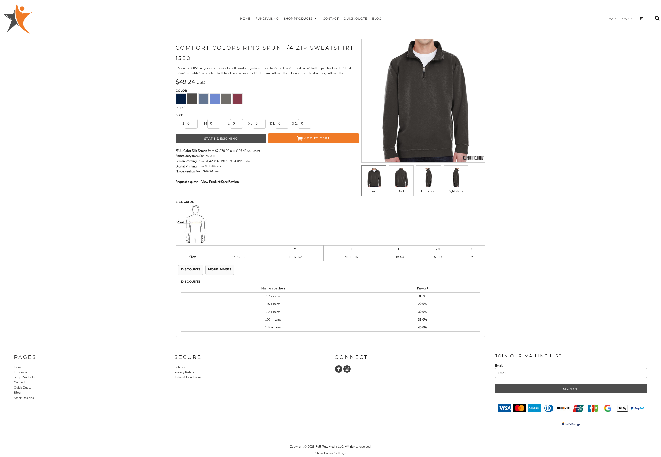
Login (612, 18)
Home (18, 367)
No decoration (185, 171)
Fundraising (22, 372)
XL (250, 124)
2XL (272, 124)
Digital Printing (186, 166)
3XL (295, 124)
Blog (17, 393)
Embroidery (183, 156)
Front (374, 191)
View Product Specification (220, 182)
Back (401, 191)
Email (499, 366)
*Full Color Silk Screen (191, 151)
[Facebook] (338, 369)
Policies (179, 367)
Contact (19, 382)
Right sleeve (456, 191)
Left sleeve (428, 191)
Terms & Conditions (187, 377)
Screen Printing (186, 161)
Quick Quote (22, 387)
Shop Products (24, 377)
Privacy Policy (184, 372)
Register (627, 18)
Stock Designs (24, 398)
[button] (300, 18)
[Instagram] (347, 369)
